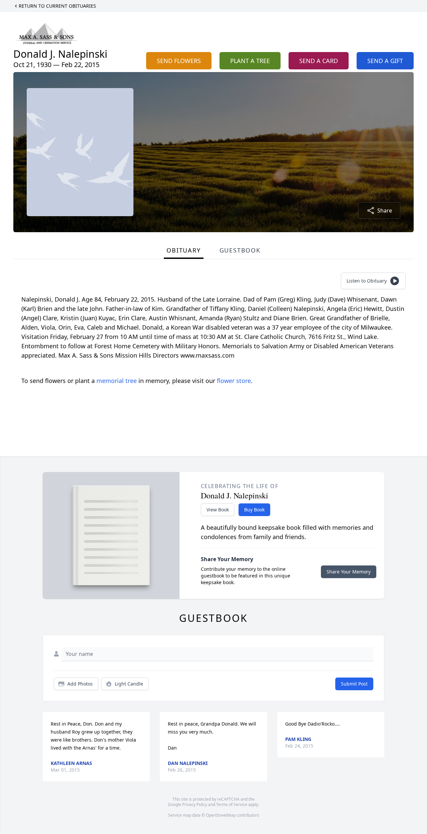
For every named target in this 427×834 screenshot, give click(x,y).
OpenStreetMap (221, 815)
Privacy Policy (194, 804)
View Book (217, 509)
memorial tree (116, 381)
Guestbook (240, 250)
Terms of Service (231, 804)
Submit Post (354, 684)
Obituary (183, 250)
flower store (234, 381)
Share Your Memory (349, 571)
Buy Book (254, 509)
